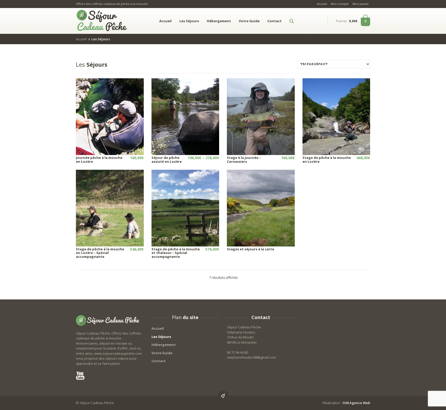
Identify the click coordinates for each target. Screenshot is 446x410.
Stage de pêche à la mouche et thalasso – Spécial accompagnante (176, 253)
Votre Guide (249, 21)
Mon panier (361, 4)
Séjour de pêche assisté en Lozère (167, 159)
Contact (274, 21)
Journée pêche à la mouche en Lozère (99, 159)
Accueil (322, 4)
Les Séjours (189, 21)
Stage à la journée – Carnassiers (244, 159)
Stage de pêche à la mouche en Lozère (326, 159)
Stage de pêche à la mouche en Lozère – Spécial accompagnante (100, 253)
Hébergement (219, 21)
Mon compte (340, 4)
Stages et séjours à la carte (250, 249)
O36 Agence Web (356, 402)
